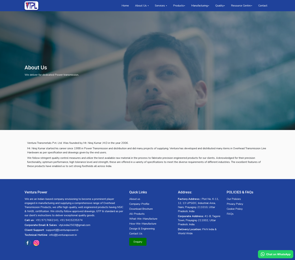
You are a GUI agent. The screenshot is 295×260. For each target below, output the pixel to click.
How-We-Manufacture (142, 224)
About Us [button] (141, 5)
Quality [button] (219, 5)
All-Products (137, 214)
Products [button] (178, 5)
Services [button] (160, 5)
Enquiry (138, 242)
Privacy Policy (235, 204)
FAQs (230, 214)
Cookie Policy (235, 209)
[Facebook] (28, 243)
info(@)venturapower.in (63, 235)
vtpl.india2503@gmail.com (74, 225)
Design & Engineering (142, 229)
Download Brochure (141, 209)
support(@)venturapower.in (62, 230)
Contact (262, 5)
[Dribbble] (36, 243)
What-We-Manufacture (143, 219)
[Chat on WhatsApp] (275, 254)
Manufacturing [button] (199, 5)
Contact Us (135, 233)
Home (125, 5)
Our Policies (234, 199)
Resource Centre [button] (241, 5)
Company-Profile (139, 204)
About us (134, 199)
